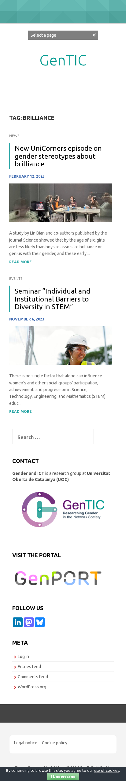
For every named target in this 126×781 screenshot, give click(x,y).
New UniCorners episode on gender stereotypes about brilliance (58, 156)
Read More (20, 262)
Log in (23, 656)
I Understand (63, 777)
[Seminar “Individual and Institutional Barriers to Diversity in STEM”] (60, 345)
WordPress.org (32, 686)
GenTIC (63, 60)
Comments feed (33, 676)
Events (15, 278)
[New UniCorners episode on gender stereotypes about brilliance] (60, 202)
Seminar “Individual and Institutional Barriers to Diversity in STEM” (52, 298)
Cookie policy (54, 742)
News (14, 136)
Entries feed (29, 666)
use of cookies (106, 770)
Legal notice (25, 742)
